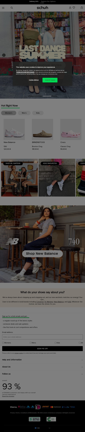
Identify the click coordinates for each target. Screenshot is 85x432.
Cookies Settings (34, 80)
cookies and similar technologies (25, 72)
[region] (42, 74)
